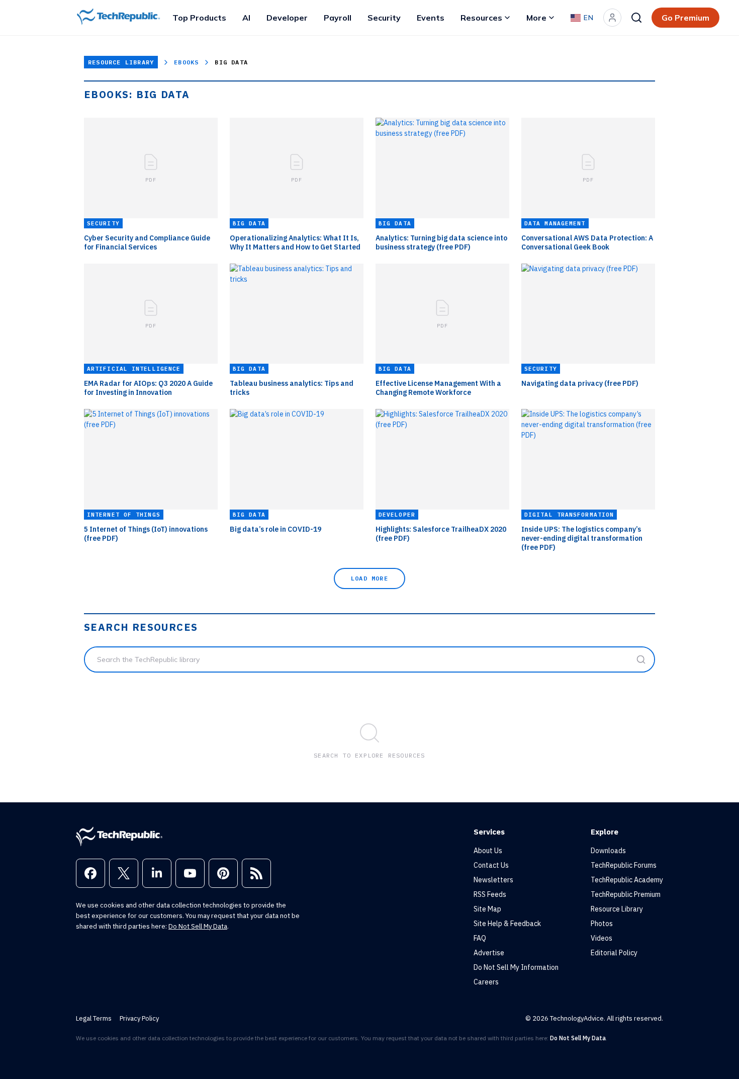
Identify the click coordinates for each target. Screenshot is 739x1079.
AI (246, 18)
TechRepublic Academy (627, 879)
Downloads (608, 850)
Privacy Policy (139, 1018)
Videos (601, 938)
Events (430, 18)
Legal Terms (94, 1018)
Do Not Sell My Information (516, 967)
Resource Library (121, 62)
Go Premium (685, 18)
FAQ (480, 938)
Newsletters (493, 879)
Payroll (337, 18)
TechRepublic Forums (624, 865)
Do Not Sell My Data (197, 926)
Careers (486, 981)
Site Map (487, 909)
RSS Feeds (490, 894)
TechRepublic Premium (626, 894)
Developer (287, 18)
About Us (488, 850)
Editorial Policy (614, 952)
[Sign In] (612, 18)
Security (384, 18)
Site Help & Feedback (507, 923)
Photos (602, 923)
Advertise (489, 952)
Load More (369, 578)
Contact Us (491, 865)
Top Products (199, 18)
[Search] (636, 18)
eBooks (186, 62)
